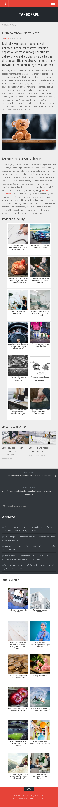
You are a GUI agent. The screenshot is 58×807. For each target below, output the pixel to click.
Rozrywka (11, 25)
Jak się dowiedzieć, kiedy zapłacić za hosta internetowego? (12, 451)
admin (6, 38)
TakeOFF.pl (29, 14)
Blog (4, 25)
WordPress (28, 798)
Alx (43, 798)
